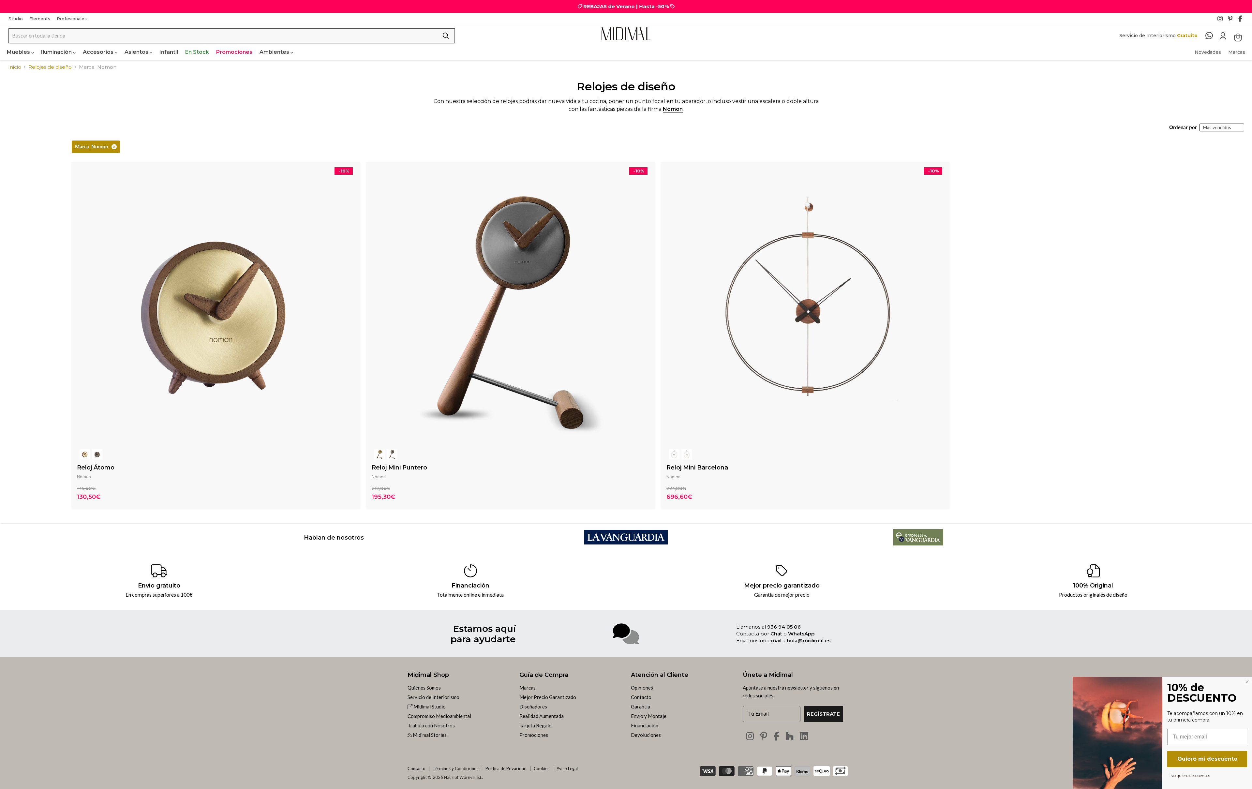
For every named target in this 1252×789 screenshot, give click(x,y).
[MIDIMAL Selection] (626, 33)
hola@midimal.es (808, 640)
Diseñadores (533, 706)
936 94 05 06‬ (784, 627)
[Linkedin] (804, 736)
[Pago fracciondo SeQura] (821, 771)
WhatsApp (801, 634)
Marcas (1236, 52)
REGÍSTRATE (823, 714)
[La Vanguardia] (626, 542)
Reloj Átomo (95, 467)
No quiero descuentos (1190, 775)
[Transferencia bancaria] (840, 769)
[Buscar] (446, 36)
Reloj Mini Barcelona (697, 467)
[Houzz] (790, 736)
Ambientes (275, 52)
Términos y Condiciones (455, 768)
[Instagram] (1222, 20)
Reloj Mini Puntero (399, 467)
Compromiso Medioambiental (439, 716)
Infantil (168, 52)
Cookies (541, 768)
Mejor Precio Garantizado (547, 697)
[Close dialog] (1247, 681)
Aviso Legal (567, 768)
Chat (776, 634)
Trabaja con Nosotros (431, 725)
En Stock (197, 52)
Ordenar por (1183, 127)
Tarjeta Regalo (535, 725)
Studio (15, 18)
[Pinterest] (1232, 20)
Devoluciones (646, 735)
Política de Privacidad (506, 768)
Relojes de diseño (50, 67)
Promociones (234, 52)
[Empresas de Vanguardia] (918, 543)
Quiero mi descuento (1207, 759)
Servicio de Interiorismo (433, 697)
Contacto (641, 697)
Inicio (14, 67)
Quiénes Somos (424, 688)
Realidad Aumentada (541, 716)
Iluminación (57, 52)
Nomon (673, 109)
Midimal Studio (429, 706)
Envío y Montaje (648, 716)
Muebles (19, 52)
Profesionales (72, 18)
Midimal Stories (429, 735)
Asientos (137, 52)
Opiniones (642, 688)
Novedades (1208, 52)
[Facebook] (1242, 20)
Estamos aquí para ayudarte (483, 634)
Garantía (640, 706)
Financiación (644, 725)
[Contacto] (1212, 36)
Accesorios (99, 52)
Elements (39, 18)
